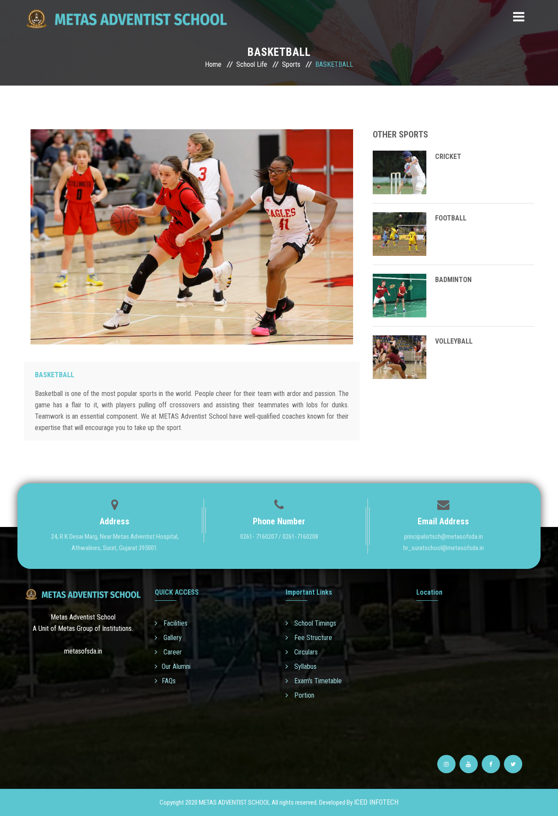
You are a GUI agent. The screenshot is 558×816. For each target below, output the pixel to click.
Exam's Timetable (317, 681)
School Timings (314, 623)
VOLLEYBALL (454, 341)
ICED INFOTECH (376, 802)
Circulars (305, 652)
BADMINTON (453, 279)
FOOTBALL (450, 218)
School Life (251, 64)
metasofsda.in (83, 651)
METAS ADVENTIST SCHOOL (234, 802)
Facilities (174, 623)
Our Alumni (176, 666)
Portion (303, 695)
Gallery (172, 638)
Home (213, 64)
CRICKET (448, 156)
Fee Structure (312, 638)
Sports (291, 64)
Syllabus (304, 666)
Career (172, 652)
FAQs (169, 681)
